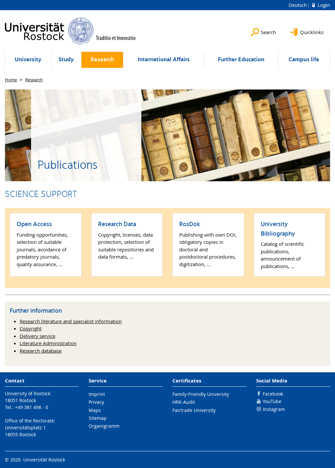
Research (102, 60)
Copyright (31, 328)
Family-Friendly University (200, 394)
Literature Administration (48, 343)
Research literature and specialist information (71, 321)
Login (323, 5)
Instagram (274, 409)
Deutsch (298, 5)
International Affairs (164, 60)
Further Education (241, 60)
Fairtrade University (194, 410)
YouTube (272, 401)
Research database (41, 350)
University (28, 60)
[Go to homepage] (70, 31)
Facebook (273, 394)
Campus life (304, 60)
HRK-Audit (183, 402)
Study (66, 60)
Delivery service (37, 336)
